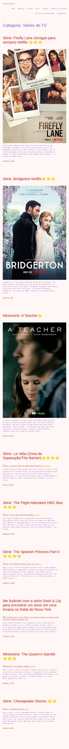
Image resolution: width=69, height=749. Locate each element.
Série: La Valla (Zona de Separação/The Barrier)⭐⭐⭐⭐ (31, 456)
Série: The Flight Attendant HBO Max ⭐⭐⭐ (33, 505)
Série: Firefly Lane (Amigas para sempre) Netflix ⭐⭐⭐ (29, 40)
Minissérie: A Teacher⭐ (22, 315)
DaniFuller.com (9, 4)
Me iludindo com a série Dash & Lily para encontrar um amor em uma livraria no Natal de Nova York (32, 605)
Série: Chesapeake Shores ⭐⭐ (30, 701)
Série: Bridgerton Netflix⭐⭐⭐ (29, 179)
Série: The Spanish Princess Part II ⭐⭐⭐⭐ (31, 554)
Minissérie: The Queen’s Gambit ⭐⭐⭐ (29, 656)
